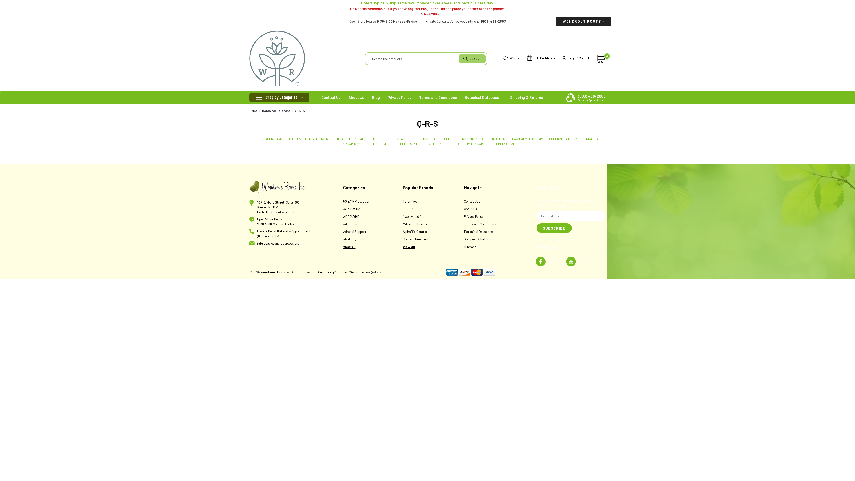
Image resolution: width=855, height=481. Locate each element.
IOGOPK (408, 209)
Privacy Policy (399, 97)
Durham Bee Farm (416, 239)
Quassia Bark (271, 139)
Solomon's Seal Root (506, 144)
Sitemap (470, 247)
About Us (356, 97)
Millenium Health (415, 224)
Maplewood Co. (413, 216)
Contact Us (331, 97)
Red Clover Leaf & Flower (307, 139)
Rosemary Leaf (473, 139)
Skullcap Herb (439, 144)
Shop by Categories (281, 97)
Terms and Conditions (438, 97)
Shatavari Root (350, 144)
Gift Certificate (544, 58)
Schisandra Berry (563, 139)
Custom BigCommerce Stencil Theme (343, 272)
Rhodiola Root (400, 139)
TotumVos (410, 201)
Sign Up (585, 58)
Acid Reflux (351, 209)
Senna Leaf (591, 139)
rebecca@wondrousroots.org (278, 243)
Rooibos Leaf (427, 139)
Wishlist (515, 58)
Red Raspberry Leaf (349, 139)
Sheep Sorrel (378, 144)
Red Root (376, 139)
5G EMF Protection (356, 201)
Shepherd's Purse (408, 144)
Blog (376, 97)
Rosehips (449, 139)
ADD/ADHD (351, 216)
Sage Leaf (499, 139)
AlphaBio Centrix (415, 232)
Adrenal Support (354, 232)
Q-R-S (300, 111)
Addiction (350, 224)
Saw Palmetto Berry (528, 139)
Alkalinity (349, 239)
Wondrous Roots (583, 21)
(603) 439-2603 (592, 98)
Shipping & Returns (526, 97)
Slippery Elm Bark (471, 144)
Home (253, 111)
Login (572, 58)
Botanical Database (482, 97)
